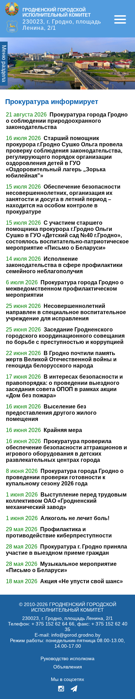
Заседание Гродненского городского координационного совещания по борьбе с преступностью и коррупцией (65, 336)
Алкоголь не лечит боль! (74, 518)
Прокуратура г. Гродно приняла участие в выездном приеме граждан (66, 550)
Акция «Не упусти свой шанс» (81, 581)
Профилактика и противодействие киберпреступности (59, 532)
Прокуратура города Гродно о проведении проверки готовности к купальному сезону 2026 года (65, 477)
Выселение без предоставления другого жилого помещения (51, 413)
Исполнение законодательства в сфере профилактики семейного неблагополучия (64, 265)
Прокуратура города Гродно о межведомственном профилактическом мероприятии (65, 288)
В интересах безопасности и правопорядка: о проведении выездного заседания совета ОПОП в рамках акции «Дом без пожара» (64, 386)
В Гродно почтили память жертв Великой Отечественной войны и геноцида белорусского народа (61, 359)
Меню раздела (4, 63)
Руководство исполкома (67, 658)
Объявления (67, 667)
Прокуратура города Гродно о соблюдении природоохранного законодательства (67, 121)
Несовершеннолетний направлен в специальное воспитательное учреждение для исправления (66, 312)
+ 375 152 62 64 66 (53, 624)
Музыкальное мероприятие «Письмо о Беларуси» (61, 567)
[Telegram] (74, 689)
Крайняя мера (63, 430)
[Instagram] (61, 689)
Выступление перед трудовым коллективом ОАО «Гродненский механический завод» (66, 501)
